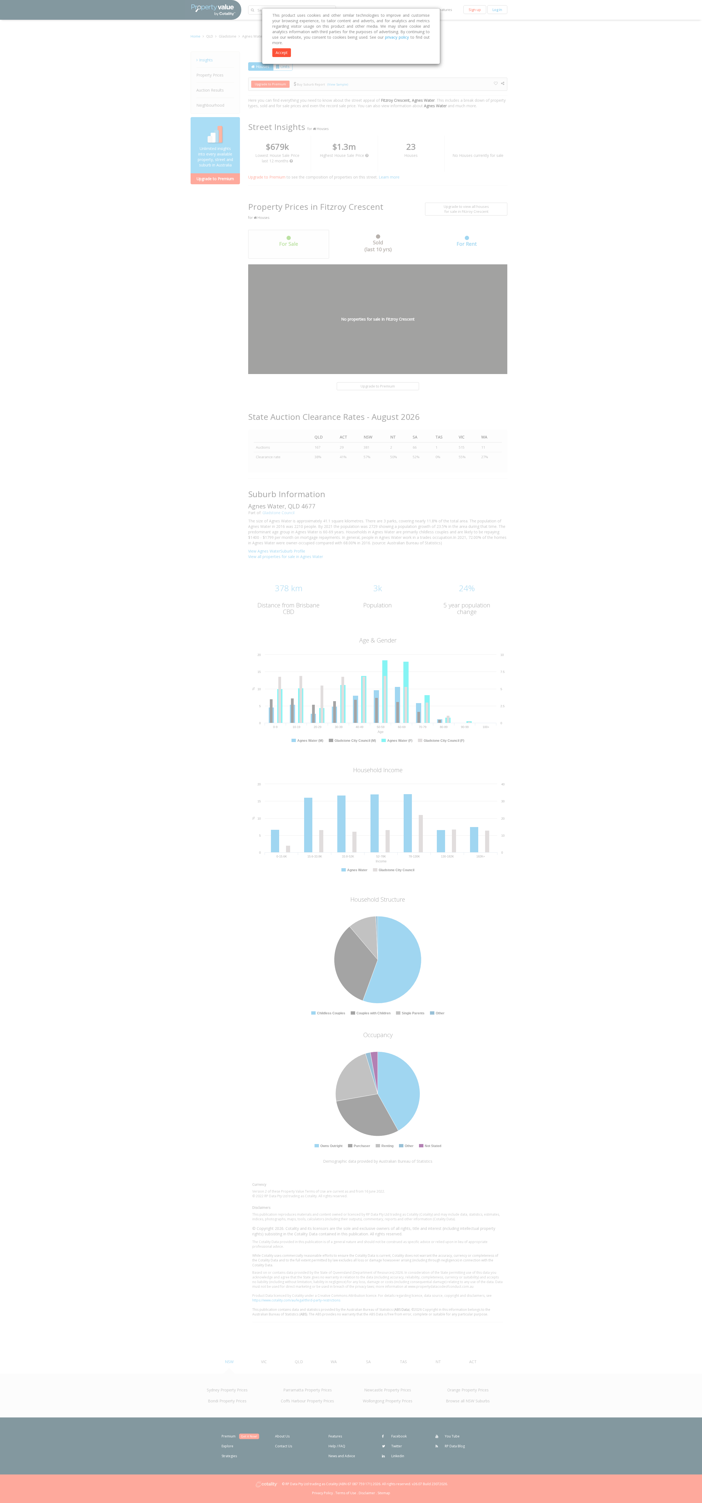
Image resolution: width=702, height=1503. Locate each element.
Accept (282, 52)
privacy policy (397, 37)
